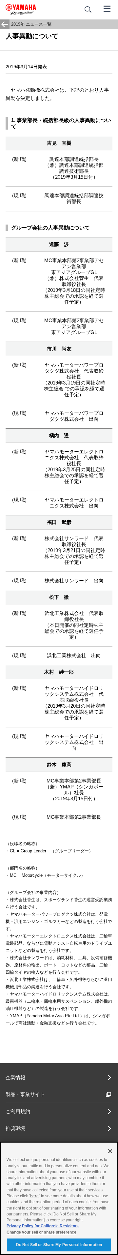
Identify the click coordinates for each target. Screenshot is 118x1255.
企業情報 (15, 1077)
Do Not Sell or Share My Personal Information (59, 1244)
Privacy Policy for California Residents (43, 1226)
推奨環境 (15, 1128)
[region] (59, 1198)
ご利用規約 (18, 1111)
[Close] (110, 1151)
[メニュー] (107, 8)
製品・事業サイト (25, 1094)
